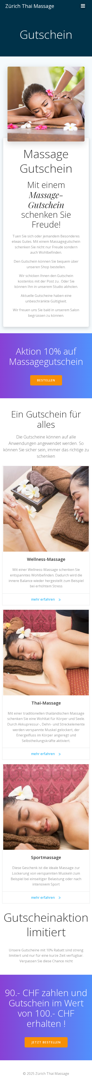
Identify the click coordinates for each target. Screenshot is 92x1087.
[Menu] (83, 6)
